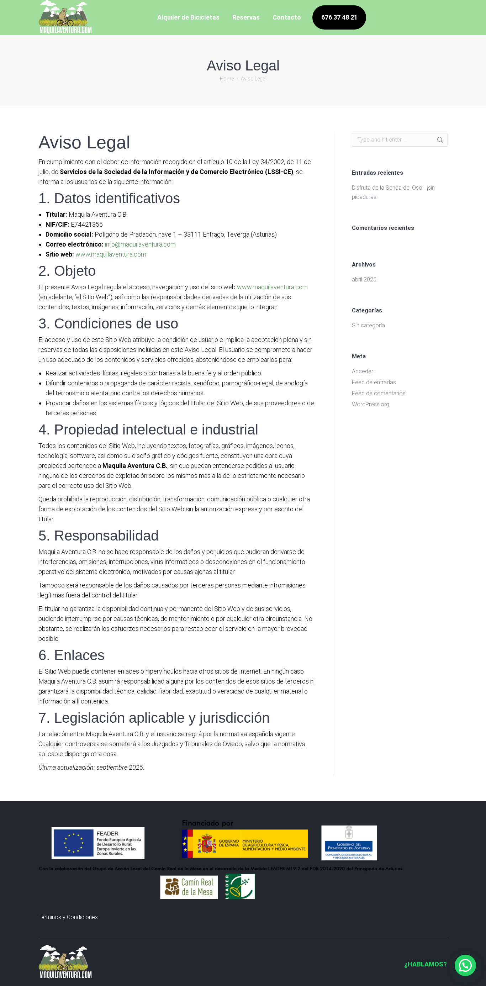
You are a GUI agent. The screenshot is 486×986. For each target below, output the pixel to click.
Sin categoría (368, 325)
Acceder (362, 371)
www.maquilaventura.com (110, 254)
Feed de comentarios (379, 393)
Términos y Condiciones (68, 917)
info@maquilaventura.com (140, 244)
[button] (465, 965)
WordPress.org (370, 404)
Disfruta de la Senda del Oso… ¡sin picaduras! (393, 192)
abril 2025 (364, 279)
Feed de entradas (374, 382)
